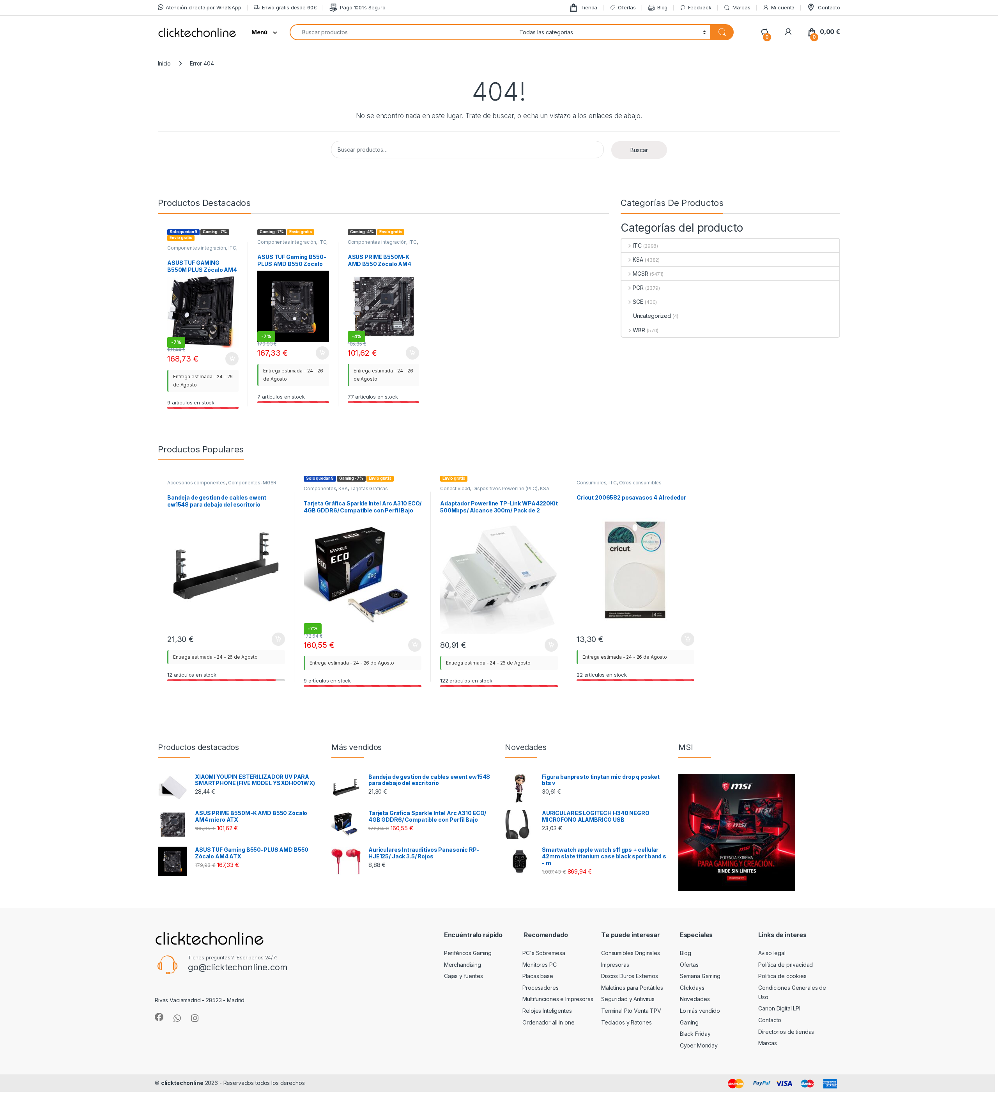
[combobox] (402, 32)
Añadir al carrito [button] (231, 358)
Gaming (689, 1022)
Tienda (588, 7)
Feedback (699, 7)
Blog (662, 7)
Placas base (537, 976)
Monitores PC (539, 964)
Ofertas (627, 7)
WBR (639, 330)
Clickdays (692, 987)
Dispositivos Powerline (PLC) (505, 488)
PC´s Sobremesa (543, 953)
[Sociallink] (159, 1017)
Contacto (829, 7)
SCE (638, 301)
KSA (638, 259)
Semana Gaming (700, 976)
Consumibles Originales (630, 953)
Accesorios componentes (196, 483)
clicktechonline (182, 1082)
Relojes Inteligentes (547, 1010)
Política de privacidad (785, 964)
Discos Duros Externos (629, 976)
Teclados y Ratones (626, 1022)
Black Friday (695, 1033)
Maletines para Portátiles (632, 987)
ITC (232, 248)
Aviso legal (771, 953)
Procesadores (540, 987)
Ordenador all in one (548, 1022)
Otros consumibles (640, 483)
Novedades (695, 999)
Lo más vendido (700, 1010)
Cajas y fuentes (463, 976)
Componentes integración (196, 248)
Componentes (244, 483)
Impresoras (615, 964)
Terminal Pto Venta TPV (631, 1010)
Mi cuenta (783, 7)
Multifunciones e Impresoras (557, 999)
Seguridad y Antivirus (628, 999)
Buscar (639, 150)
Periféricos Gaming (468, 953)
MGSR (640, 273)
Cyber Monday (699, 1045)
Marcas (741, 7)
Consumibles (591, 483)
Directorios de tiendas (786, 1031)
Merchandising (462, 964)
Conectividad (455, 488)
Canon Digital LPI (779, 1008)
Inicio (164, 63)
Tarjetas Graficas (369, 488)
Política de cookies (782, 976)
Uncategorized (652, 315)
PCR (638, 287)
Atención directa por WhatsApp (203, 7)
